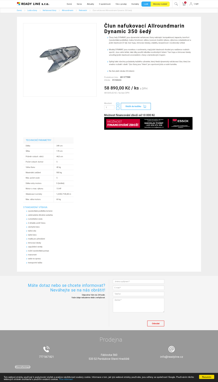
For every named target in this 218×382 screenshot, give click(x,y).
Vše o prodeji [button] (121, 4)
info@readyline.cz (171, 356)
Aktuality (90, 4)
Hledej (176, 4)
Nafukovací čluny (49, 10)
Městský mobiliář (160, 4)
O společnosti (105, 4)
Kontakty (135, 4)
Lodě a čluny (32, 10)
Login (196, 4)
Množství (108, 103)
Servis (79, 4)
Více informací (66, 379)
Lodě (146, 4)
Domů (69, 4)
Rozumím (206, 376)
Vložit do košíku (133, 106)
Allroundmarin (67, 10)
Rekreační (83, 10)
